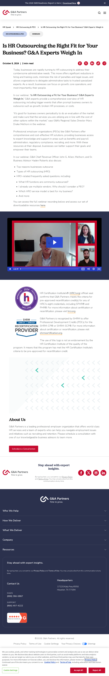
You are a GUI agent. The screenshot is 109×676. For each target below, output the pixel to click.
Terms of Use (43, 479)
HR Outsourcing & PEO (26, 27)
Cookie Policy (50, 662)
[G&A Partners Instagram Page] (96, 473)
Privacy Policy (67, 477)
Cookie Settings (10, 670)
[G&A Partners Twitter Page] (88, 473)
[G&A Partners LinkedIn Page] (103, 473)
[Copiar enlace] (98, 63)
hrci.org (72, 311)
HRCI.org (75, 293)
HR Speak (7, 27)
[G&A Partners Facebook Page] (81, 473)
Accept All (78, 670)
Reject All (97, 670)
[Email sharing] (104, 63)
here (42, 205)
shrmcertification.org (51, 333)
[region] (54, 662)
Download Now (69, 3)
